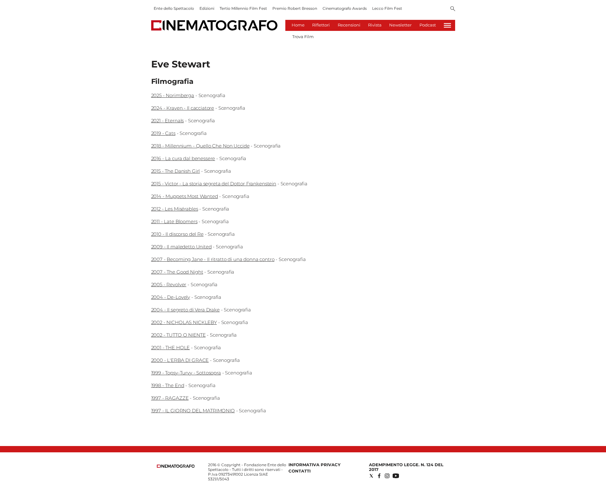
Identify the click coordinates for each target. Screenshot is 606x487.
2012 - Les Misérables (174, 209)
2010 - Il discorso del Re (177, 234)
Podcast (427, 24)
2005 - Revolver (169, 284)
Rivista (375, 24)
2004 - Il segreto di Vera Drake (185, 310)
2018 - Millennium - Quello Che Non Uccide (200, 146)
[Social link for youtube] (396, 475)
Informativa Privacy (314, 464)
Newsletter (400, 24)
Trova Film (303, 36)
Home (298, 24)
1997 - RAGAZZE (170, 398)
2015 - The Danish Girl (175, 171)
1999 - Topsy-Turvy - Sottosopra (186, 373)
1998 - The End (167, 385)
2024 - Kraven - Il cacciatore (182, 108)
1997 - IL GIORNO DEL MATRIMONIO (193, 411)
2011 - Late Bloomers (174, 221)
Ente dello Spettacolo (174, 8)
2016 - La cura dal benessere (183, 158)
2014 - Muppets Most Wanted (184, 196)
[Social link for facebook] (379, 475)
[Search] (452, 9)
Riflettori (321, 24)
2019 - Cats (163, 133)
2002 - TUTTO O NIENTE (178, 335)
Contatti (299, 470)
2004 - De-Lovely (170, 297)
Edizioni (206, 8)
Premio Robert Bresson (294, 8)
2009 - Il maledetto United (181, 247)
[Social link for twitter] (371, 475)
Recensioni (349, 24)
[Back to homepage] (176, 466)
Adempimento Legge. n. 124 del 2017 (406, 467)
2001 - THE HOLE (170, 348)
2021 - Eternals (167, 121)
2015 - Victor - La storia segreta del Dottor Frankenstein (213, 184)
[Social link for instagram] (387, 475)
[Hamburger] (447, 25)
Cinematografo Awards (345, 8)
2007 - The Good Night (177, 272)
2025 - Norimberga (172, 95)
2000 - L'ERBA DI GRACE (180, 360)
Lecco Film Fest (387, 8)
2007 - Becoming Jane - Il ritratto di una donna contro (213, 259)
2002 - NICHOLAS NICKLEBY (184, 322)
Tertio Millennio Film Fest (243, 8)
